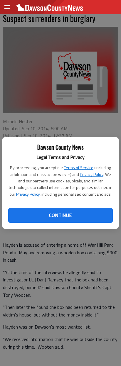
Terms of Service (78, 167)
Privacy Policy (91, 174)
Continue (60, 215)
